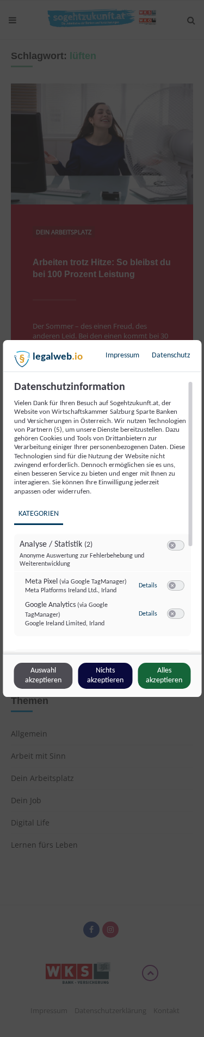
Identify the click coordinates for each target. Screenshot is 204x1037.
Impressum (122, 355)
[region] (103, 516)
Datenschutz (171, 355)
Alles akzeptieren (164, 675)
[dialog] (102, 518)
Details (147, 585)
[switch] (175, 545)
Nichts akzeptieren (105, 675)
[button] (171, 545)
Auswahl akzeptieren (43, 675)
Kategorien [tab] (38, 514)
